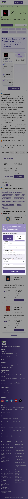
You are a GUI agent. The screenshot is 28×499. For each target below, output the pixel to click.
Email (6, 246)
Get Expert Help (14, 271)
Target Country (9, 259)
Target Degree (8, 264)
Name (7, 241)
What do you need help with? (10, 233)
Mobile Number (9, 250)
